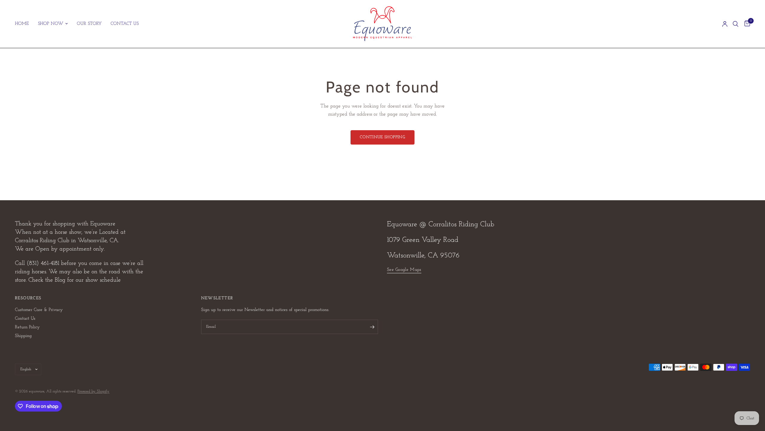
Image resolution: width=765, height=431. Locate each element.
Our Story (89, 24)
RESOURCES (28, 298)
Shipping (23, 336)
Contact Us (125, 24)
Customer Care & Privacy (39, 310)
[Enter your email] (372, 327)
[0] (745, 24)
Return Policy (27, 327)
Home (22, 24)
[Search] (735, 24)
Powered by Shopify (93, 391)
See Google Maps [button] (404, 270)
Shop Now (50, 24)
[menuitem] (24, 24)
